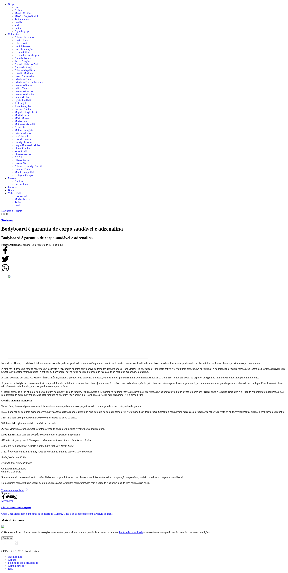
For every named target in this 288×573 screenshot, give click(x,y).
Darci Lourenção (23, 49)
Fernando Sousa (23, 85)
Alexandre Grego (24, 67)
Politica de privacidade (131, 532)
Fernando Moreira (24, 94)
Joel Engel (20, 103)
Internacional (21, 184)
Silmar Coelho (22, 148)
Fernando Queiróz (24, 91)
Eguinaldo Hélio (23, 100)
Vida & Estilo (15, 193)
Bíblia (11, 190)
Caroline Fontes (23, 169)
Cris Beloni (21, 43)
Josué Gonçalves (23, 106)
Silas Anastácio (23, 154)
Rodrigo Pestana (23, 142)
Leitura (18, 28)
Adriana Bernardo (24, 37)
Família (18, 22)
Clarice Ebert (21, 40)
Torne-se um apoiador (12, 490)
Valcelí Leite (21, 151)
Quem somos (15, 556)
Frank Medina (22, 97)
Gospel (12, 4)
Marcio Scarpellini (24, 172)
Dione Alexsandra (24, 76)
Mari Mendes (22, 115)
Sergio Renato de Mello (27, 145)
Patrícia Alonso (23, 133)
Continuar (7, 538)
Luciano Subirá (23, 109)
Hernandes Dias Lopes (27, 55)
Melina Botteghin (24, 130)
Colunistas (13, 34)
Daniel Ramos (22, 46)
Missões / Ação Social (26, 16)
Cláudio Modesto (24, 73)
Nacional (19, 181)
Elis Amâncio (22, 160)
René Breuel (21, 136)
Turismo (19, 202)
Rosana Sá (20, 163)
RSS (10, 568)
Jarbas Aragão (22, 61)
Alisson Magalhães (25, 70)
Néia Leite (20, 127)
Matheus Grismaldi (25, 124)
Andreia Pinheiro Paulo (27, 64)
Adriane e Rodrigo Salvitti (28, 166)
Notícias (19, 10)
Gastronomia (21, 196)
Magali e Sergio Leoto (26, 112)
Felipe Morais (22, 88)
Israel (17, 7)
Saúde (18, 205)
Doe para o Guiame (11, 210)
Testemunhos (21, 19)
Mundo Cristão (22, 13)
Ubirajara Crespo (24, 175)
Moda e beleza (22, 199)
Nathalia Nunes (23, 58)
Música (12, 178)
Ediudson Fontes (23, 79)
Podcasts (12, 187)
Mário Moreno (22, 118)
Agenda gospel (22, 31)
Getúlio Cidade (23, 52)
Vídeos (18, 25)
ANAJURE (21, 157)
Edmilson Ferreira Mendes (28, 82)
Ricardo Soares (23, 139)
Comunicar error (16, 565)
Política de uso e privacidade (23, 562)
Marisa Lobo (21, 121)
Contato (12, 559)
